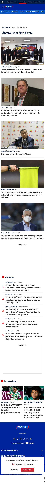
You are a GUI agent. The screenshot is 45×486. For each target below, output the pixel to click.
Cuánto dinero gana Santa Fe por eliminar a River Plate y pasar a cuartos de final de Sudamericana (23, 287)
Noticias (30, 464)
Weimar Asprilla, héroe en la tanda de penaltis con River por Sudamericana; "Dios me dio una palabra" (22, 312)
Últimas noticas (12, 1)
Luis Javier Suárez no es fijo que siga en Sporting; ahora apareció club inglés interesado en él (34, 412)
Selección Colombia (8, 151)
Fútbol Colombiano (7, 67)
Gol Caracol (22, 1)
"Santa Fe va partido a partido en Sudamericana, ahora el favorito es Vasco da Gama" (21, 324)
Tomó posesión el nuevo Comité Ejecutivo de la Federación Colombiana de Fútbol (21, 70)
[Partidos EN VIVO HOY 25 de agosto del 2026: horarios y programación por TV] (12, 393)
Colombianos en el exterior (33, 402)
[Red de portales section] (42, 450)
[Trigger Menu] (3, 7)
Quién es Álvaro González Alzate (16, 154)
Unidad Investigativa (35, 1)
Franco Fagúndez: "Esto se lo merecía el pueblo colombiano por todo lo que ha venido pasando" (23, 300)
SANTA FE (14, 12)
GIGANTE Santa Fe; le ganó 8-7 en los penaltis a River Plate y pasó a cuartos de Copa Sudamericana (23, 336)
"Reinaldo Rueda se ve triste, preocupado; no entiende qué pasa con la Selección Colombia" (22, 236)
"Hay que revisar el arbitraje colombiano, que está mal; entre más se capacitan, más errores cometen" (22, 195)
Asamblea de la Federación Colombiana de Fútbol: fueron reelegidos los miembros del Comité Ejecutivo (20, 113)
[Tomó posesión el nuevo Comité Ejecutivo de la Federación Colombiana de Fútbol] (22, 51)
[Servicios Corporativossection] (42, 456)
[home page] (2, 2)
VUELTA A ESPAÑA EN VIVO (29, 12)
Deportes (19, 464)
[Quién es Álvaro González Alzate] (22, 135)
